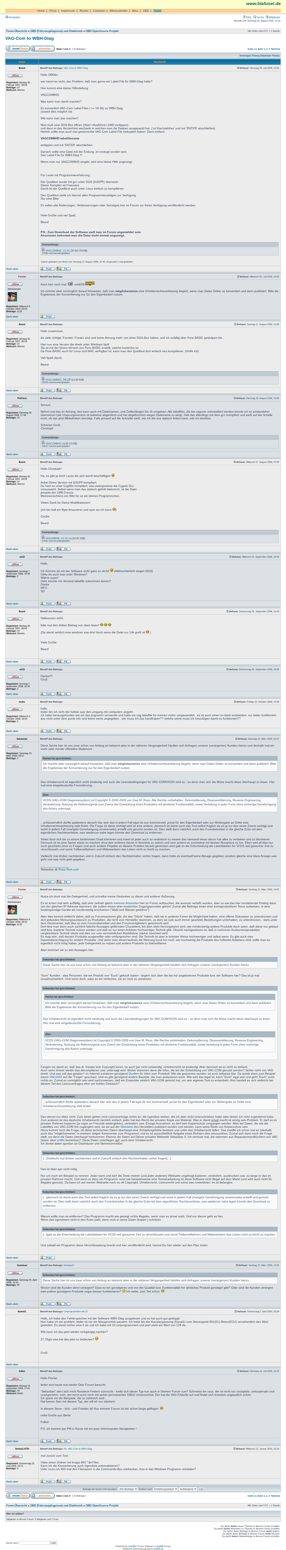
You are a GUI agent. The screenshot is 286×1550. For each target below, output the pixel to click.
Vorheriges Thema (249, 55)
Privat (53, 10)
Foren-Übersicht (16, 31)
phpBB (131, 1546)
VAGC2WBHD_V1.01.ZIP (59, 250)
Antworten (132, 903)
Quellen (134, 1073)
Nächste (275, 49)
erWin (61, 1140)
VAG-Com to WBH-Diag (29, 38)
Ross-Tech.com (68, 869)
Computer (99, 10)
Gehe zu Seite (255, 49)
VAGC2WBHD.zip (55, 443)
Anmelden (14, 17)
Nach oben (12, 269)
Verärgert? (69, 1265)
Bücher (84, 10)
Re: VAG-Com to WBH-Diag (78, 1448)
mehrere (119, 903)
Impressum (68, 10)
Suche (260, 17)
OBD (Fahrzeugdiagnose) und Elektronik (56, 31)
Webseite (127, 1126)
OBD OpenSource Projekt (102, 31)
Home (41, 10)
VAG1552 (56, 1077)
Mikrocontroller (119, 10)
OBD (146, 10)
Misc (135, 10)
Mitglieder (274, 17)
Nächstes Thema (270, 55)
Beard (65, 261)
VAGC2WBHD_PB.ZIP (58, 379)
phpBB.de (158, 1548)
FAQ (248, 17)
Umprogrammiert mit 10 (76, 1311)
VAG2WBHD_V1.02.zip (58, 538)
